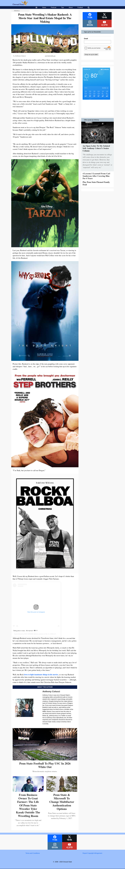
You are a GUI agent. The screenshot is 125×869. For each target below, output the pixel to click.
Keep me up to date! (91, 54)
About (71, 7)
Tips (62, 7)
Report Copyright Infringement (92, 853)
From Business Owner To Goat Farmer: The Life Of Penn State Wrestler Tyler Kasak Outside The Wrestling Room (28, 805)
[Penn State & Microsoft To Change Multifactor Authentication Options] (61, 791)
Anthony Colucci (20, 56)
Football (80, 7)
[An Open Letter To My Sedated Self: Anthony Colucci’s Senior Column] (97, 144)
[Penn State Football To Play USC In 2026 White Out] (45, 759)
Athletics (17, 11)
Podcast (53, 7)
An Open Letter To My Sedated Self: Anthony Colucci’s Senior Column (96, 148)
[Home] (20, 5)
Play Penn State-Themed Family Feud (96, 183)
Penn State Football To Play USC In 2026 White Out (45, 765)
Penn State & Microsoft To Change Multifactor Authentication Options (61, 802)
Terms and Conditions (33, 853)
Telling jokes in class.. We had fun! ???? (25, 630)
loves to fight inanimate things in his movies (41, 674)
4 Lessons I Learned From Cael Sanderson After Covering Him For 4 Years (96, 176)
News (44, 7)
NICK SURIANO (28, 634)
